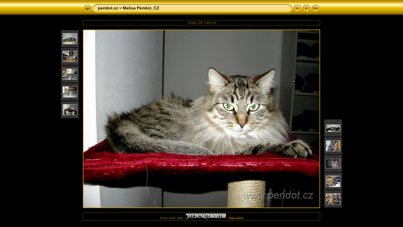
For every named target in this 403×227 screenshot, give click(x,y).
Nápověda (236, 218)
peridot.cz (108, 8)
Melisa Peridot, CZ (141, 8)
